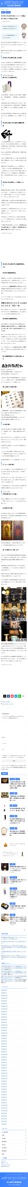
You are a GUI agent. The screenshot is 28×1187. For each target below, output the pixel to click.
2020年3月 (4, 1046)
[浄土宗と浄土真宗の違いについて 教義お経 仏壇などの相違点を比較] (15, 696)
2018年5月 (4, 1092)
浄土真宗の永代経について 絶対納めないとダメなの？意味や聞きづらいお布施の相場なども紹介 (14, 968)
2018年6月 (4, 1089)
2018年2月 (4, 1100)
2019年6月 (4, 1062)
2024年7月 (4, 1014)
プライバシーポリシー (17, 1174)
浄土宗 (3, 701)
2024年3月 (4, 1019)
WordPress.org (5, 1166)
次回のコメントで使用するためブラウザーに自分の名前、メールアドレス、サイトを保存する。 (13, 756)
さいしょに (8, 1174)
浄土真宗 (8, 701)
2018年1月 (4, 1102)
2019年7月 (4, 1059)
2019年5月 (4, 1065)
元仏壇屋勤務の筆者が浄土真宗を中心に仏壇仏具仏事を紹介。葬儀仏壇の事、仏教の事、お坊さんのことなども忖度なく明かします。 (14, 1179)
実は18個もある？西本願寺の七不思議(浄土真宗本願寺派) (17, 833)
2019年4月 (4, 1067)
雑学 (12, 703)
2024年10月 (4, 1009)
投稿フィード (4, 1162)
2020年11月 (4, 1033)
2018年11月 (4, 1075)
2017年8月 (4, 1116)
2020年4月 (4, 1043)
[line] (19, 696)
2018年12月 (4, 1073)
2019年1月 (4, 1070)
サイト (3, 749)
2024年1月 (4, 1022)
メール (4, 743)
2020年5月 (4, 1041)
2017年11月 (4, 1108)
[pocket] (12, 696)
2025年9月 (4, 1001)
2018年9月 (4, 1081)
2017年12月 (4, 1105)
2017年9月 (4, 1113)
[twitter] (4, 696)
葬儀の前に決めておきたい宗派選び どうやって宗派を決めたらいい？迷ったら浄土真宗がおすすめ (14, 957)
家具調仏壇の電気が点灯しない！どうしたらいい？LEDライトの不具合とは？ (18, 868)
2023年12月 (4, 1025)
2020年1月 (4, 1051)
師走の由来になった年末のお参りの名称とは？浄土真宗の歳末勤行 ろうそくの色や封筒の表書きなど (14, 947)
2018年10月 (4, 1078)
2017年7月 (4, 1118)
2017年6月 (4, 1121)
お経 (7, 703)
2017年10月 (4, 1110)
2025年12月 (4, 995)
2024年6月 (4, 1017)
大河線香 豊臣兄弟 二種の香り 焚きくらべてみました (13, 952)
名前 (3, 737)
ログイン (3, 1161)
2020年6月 (4, 1038)
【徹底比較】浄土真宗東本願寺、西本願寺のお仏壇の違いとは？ (17, 798)
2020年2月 (4, 1049)
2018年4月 (4, 1094)
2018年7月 (4, 1086)
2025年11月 (4, 998)
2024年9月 (4, 1011)
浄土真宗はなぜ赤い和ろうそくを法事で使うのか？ (13, 942)
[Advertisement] (13, 249)
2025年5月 (4, 1003)
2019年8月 (4, 1057)
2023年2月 (4, 1030)
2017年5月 (4, 1124)
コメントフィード (6, 1164)
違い (10, 703)
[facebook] (8, 696)
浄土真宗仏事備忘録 (14, 5)
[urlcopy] (23, 696)
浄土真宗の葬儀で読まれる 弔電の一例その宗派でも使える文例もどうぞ (17, 821)
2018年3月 (4, 1097)
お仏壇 (4, 703)
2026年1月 (4, 992)
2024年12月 (4, 1006)
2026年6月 (4, 990)
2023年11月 (4, 1027)
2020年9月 (4, 1035)
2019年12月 (4, 1054)
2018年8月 (4, 1083)
